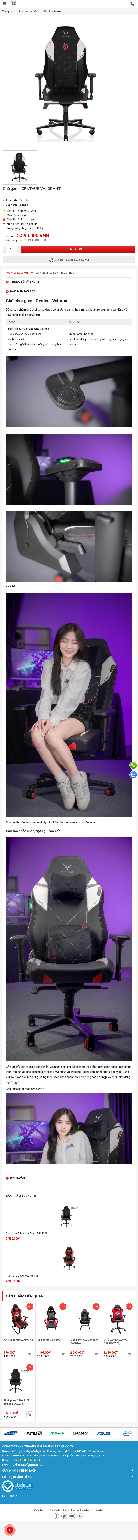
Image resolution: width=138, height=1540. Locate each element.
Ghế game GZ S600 (48, 1339)
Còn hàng (25, 200)
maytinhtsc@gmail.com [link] (28, 1464)
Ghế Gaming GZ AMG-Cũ (18, 1339)
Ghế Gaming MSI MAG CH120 (22, 1276)
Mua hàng (77, 249)
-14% (63, 1306)
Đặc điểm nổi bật (47, 273)
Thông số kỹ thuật (20, 273)
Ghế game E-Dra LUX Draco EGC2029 (26, 1233)
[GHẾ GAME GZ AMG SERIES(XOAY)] (118, 1336)
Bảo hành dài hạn (81, 1510)
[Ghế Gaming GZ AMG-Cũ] (18, 1336)
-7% (29, 1367)
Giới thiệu (40, 1510)
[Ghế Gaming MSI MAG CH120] (69, 1258)
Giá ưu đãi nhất (58, 1510)
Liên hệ (99, 1510)
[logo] (14, 5)
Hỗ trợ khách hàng (17, 1477)
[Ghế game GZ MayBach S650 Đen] (85, 1336)
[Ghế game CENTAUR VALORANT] (69, 148)
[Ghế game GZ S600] (52, 1336)
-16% (29, 1306)
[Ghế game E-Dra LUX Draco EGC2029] (69, 1216)
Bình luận (67, 273)
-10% (96, 1306)
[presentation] (7, 1433)
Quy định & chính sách (19, 1470)
